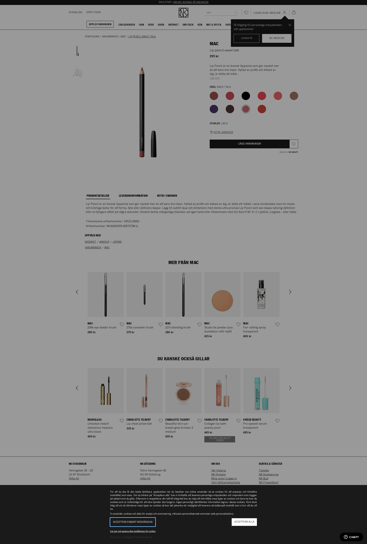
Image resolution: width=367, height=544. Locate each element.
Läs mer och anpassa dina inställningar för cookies (133, 531)
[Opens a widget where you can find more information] (351, 537)
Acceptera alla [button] (244, 522)
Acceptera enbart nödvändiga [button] (133, 522)
